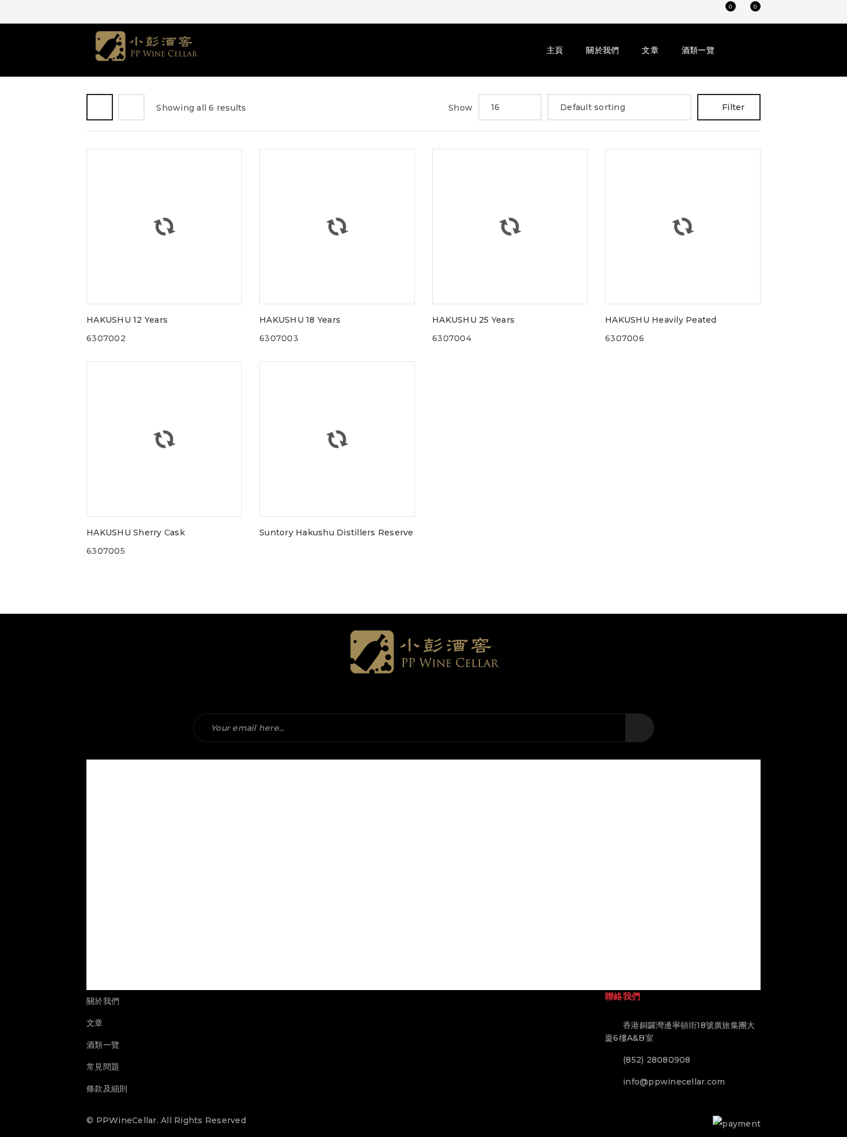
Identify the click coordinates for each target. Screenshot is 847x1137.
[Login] (699, 11)
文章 (94, 1023)
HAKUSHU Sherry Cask (135, 532)
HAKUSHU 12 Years (127, 320)
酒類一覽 (102, 1045)
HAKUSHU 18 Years (300, 320)
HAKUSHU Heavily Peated (661, 320)
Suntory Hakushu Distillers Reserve (336, 532)
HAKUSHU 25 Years (473, 320)
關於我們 (102, 1001)
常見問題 (102, 1067)
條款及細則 (106, 1088)
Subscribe (639, 727)
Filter (733, 107)
